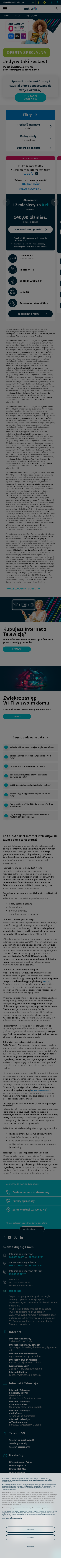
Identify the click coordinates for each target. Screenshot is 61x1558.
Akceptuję (30, 1529)
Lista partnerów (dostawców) (12, 1518)
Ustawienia (31, 1546)
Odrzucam (30, 1537)
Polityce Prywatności (8, 1489)
